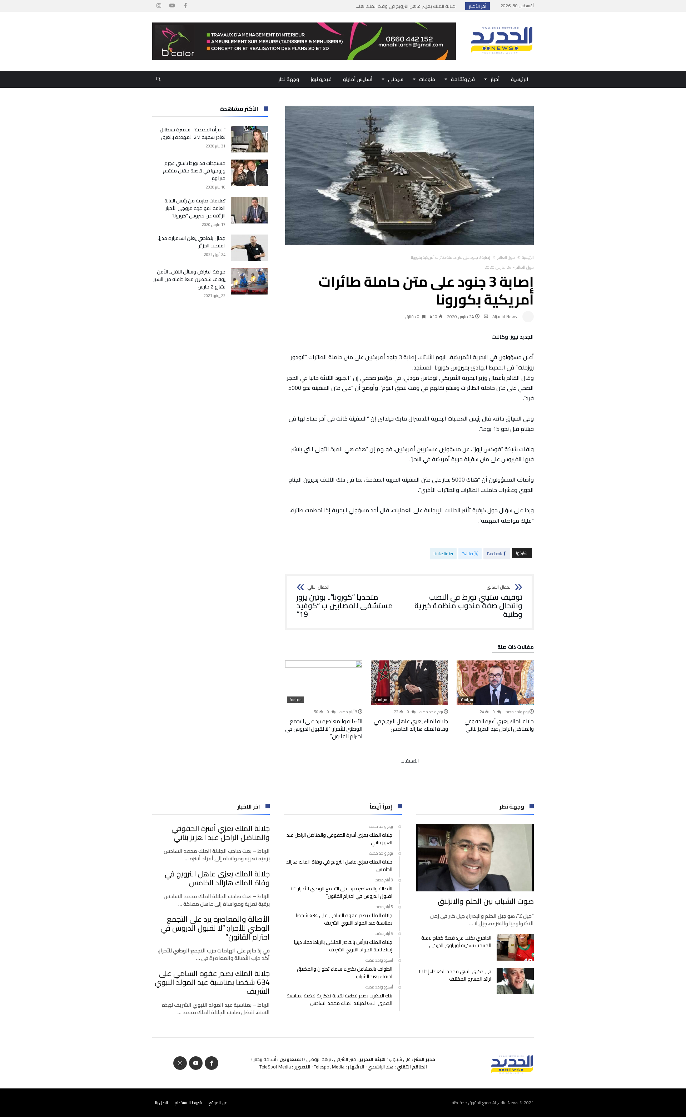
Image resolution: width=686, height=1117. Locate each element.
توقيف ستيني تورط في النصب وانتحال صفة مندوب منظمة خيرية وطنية (468, 601)
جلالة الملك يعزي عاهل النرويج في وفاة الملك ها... (407, 6)
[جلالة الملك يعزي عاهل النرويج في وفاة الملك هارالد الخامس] (409, 682)
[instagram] (158, 6)
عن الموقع (218, 1102)
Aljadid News (504, 316)
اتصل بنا (161, 1102)
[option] (495, 696)
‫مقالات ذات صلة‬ (515, 647)
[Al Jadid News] (501, 22)
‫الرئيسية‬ (528, 257)
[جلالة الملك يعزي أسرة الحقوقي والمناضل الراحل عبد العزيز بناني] (495, 682)
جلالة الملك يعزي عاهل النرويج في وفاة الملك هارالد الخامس (411, 725)
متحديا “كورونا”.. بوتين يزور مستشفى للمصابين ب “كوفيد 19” (345, 601)
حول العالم (506, 257)
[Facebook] (185, 6)
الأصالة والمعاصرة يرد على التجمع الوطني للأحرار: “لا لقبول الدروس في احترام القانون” (323, 728)
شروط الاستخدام (188, 1102)
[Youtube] (172, 6)
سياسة (467, 699)
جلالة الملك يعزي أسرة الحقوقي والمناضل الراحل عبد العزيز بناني (499, 725)
